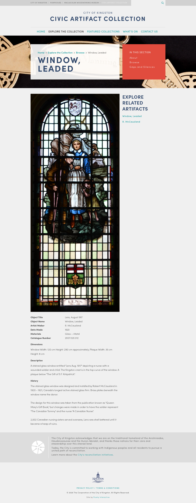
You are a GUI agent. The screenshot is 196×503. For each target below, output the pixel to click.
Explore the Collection (66, 31)
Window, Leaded (132, 116)
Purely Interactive (101, 497)
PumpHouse (55, 2)
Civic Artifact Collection (114, 2)
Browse (134, 62)
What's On (130, 31)
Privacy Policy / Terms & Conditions (98, 488)
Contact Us (149, 31)
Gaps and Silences (142, 66)
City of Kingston (39, 2)
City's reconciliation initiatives (95, 454)
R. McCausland (131, 121)
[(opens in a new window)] (98, 486)
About (133, 57)
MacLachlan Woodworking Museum (81, 2)
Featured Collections (103, 31)
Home (41, 31)
